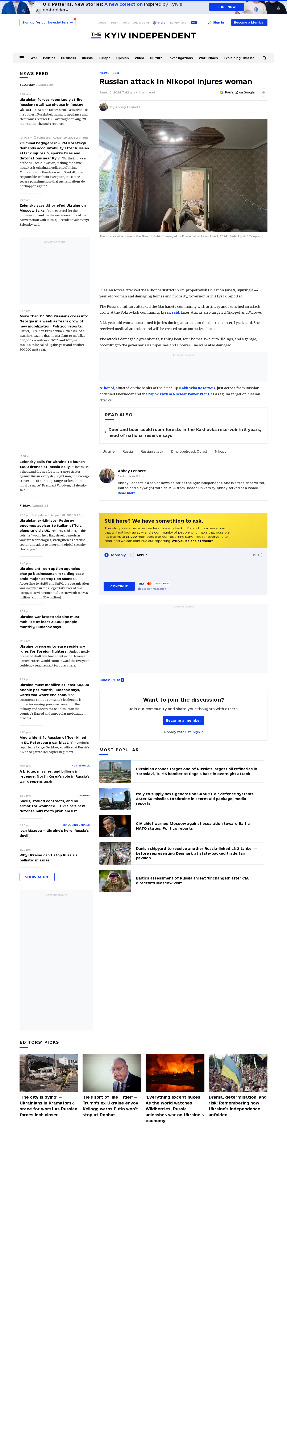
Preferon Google (240, 92)
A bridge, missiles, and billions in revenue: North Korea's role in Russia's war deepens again (55, 776)
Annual (142, 555)
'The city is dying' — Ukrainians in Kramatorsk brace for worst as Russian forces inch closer (48, 1106)
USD (255, 555)
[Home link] (143, 35)
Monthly (118, 555)
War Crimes (208, 58)
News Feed (109, 73)
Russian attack (152, 451)
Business (68, 58)
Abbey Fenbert (127, 107)
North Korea (81, 765)
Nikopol (221, 451)
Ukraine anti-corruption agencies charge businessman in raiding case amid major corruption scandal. (52, 574)
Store (161, 22)
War (33, 58)
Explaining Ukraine (239, 58)
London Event (180, 22)
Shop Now (226, 7)
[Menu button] (22, 57)
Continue (119, 586)
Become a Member (249, 22)
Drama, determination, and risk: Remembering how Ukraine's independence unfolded (238, 1106)
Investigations (181, 58)
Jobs (126, 22)
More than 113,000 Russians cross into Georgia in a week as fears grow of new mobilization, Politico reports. (54, 321)
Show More (37, 877)
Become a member (183, 720)
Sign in (198, 732)
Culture (156, 58)
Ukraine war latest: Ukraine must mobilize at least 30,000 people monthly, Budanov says (50, 622)
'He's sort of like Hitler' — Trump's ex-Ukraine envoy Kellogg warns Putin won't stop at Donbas (110, 1106)
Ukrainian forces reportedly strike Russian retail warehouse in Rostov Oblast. (51, 105)
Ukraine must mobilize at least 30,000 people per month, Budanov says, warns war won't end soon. (54, 690)
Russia (87, 58)
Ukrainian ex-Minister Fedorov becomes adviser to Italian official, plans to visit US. (52, 525)
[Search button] (264, 58)
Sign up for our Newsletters (47, 22)
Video (139, 58)
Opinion (122, 58)
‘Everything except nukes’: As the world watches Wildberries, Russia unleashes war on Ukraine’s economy (175, 1109)
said (175, 312)
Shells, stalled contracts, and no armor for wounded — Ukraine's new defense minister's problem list (52, 806)
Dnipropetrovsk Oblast (189, 451)
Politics (49, 58)
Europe (105, 58)
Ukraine (109, 451)
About (101, 22)
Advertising (141, 22)
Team (114, 22)
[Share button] (263, 92)
